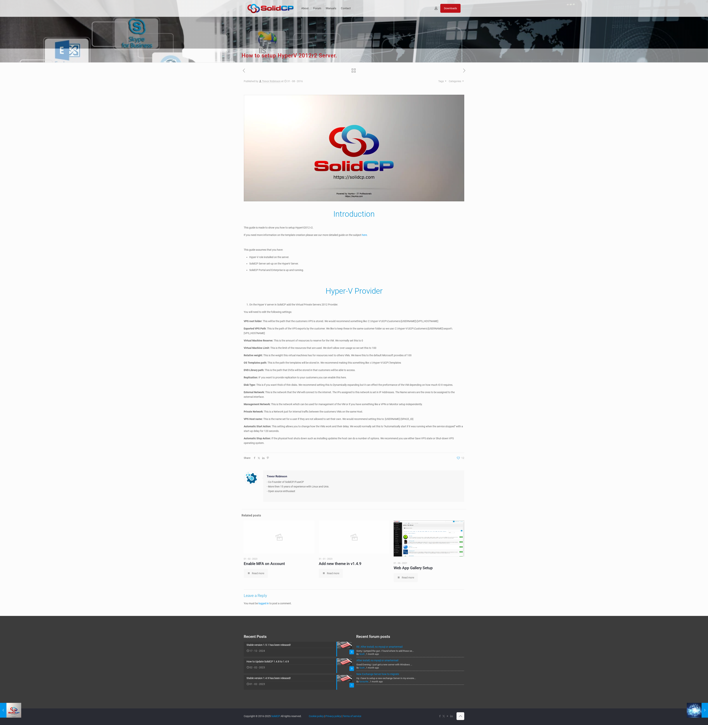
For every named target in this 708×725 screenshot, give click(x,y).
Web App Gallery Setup (413, 568)
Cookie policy (316, 716)
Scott (362, 654)
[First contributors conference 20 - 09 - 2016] (697, 710)
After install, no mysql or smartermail (377, 660)
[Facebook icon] (439, 716)
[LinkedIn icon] (451, 716)
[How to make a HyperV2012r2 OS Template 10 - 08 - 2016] (10, 710)
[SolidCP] (270, 8)
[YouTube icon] (447, 716)
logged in (263, 603)
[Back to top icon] (460, 716)
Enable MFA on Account (264, 563)
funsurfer (363, 681)
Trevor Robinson (271, 81)
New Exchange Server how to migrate (377, 674)
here (364, 234)
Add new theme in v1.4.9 (340, 563)
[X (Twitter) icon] (443, 716)
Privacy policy (333, 716)
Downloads (450, 8)
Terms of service (352, 716)
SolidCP (275, 716)
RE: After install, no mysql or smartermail (379, 646)
